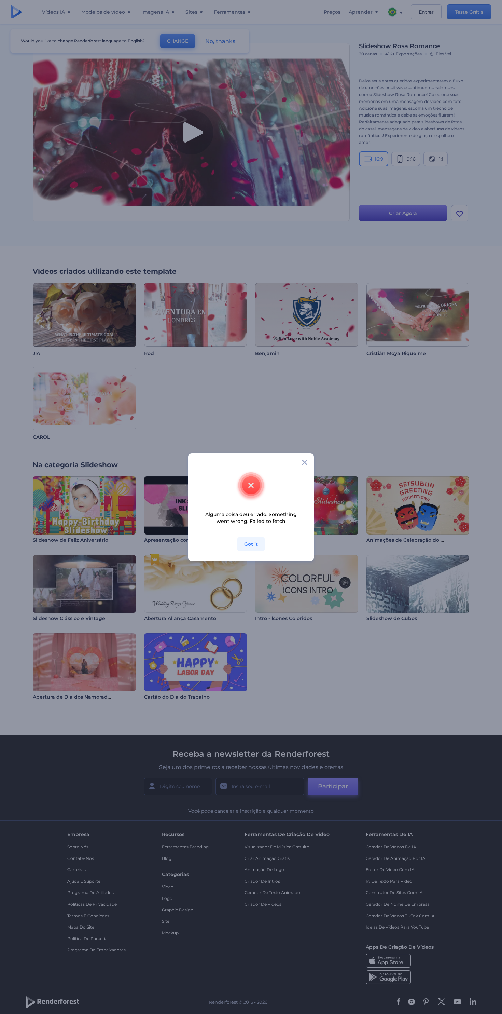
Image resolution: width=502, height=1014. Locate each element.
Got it (251, 544)
